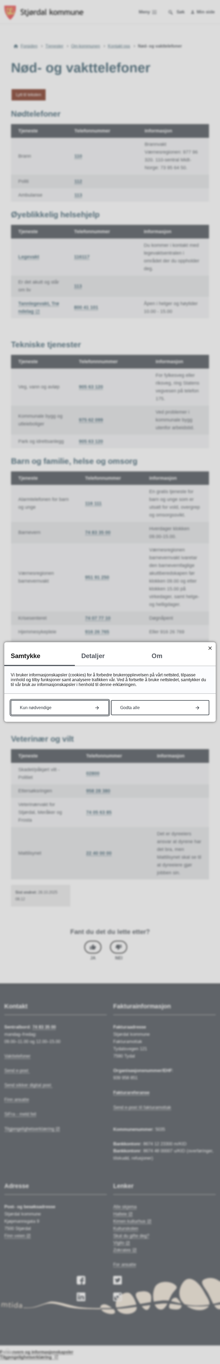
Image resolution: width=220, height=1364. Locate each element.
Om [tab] (157, 655)
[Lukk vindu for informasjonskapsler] (210, 648)
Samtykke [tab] (25, 655)
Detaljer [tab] (93, 655)
